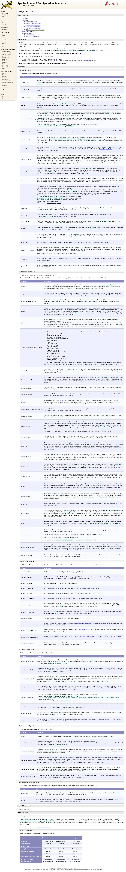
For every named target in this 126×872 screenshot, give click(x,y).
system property (94, 124)
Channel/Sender (6, 79)
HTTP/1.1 (4, 34)
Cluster (4, 46)
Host (3, 45)
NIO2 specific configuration (33, 28)
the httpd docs (85, 61)
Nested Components (28, 31)
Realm (3, 64)
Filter (3, 92)
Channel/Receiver (6, 81)
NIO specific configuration (33, 26)
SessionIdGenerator (7, 67)
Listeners (4, 59)
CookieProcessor (6, 51)
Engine (4, 43)
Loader (4, 60)
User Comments (6, 18)
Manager (4, 62)
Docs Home (5, 13)
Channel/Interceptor (7, 82)
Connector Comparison (32, 36)
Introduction (25, 18)
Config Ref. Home (6, 15)
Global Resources (6, 54)
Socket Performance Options (82, 623)
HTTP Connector (62, 253)
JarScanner (5, 56)
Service (4, 24)
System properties (7, 96)
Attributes (25, 20)
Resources (5, 65)
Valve (3, 68)
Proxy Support (30, 35)
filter (103, 140)
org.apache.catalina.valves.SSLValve (90, 381)
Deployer (4, 85)
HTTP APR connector (66, 381)
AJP (3, 37)
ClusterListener (6, 87)
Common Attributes (31, 22)
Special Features (27, 33)
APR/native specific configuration (35, 30)
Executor (4, 29)
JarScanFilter (5, 57)
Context (4, 42)
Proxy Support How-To (43, 827)
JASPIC (4, 98)
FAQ (3, 16)
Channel (4, 76)
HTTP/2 (4, 35)
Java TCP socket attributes (33, 25)
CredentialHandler (7, 53)
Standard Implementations (33, 23)
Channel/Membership (7, 78)
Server (4, 23)
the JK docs (52, 59)
